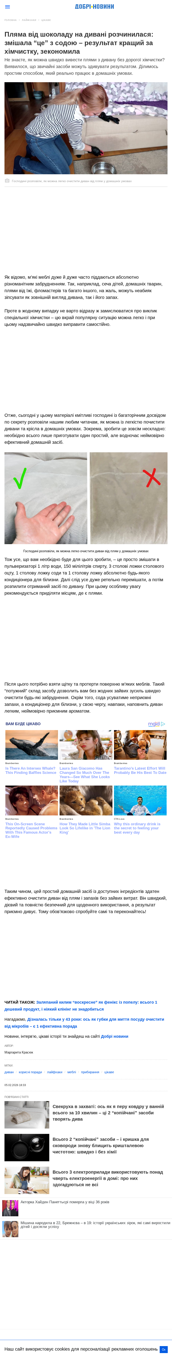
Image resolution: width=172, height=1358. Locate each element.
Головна (10, 20)
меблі (71, 1072)
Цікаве (46, 20)
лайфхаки (54, 1072)
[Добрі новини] (94, 7)
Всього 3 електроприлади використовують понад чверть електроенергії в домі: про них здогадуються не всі (108, 1178)
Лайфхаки (29, 20)
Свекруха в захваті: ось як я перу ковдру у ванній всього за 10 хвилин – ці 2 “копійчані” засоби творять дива (108, 1113)
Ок (164, 1349)
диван (9, 1072)
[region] (86, 225)
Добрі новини (114, 1036)
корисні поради (30, 1072)
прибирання (90, 1072)
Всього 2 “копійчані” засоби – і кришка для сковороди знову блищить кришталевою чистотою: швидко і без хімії (101, 1145)
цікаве (109, 1072)
